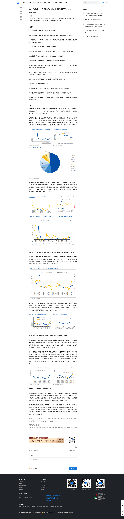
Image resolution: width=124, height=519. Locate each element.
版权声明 (43, 481)
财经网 (24, 506)
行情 (41, 2)
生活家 (65, 2)
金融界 (64, 506)
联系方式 (21, 488)
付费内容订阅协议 (45, 486)
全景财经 (37, 506)
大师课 (60, 2)
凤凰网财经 (57, 506)
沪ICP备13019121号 (37, 512)
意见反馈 (21, 490)
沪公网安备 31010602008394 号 (50, 512)
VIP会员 (55, 2)
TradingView (68, 506)
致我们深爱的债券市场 (53, 419)
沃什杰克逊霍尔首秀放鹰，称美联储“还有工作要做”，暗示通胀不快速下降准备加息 (94, 14)
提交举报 (58, 498)
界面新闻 (33, 506)
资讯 (34, 2)
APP (49, 2)
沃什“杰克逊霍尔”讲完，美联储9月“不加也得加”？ (94, 31)
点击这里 (24, 499)
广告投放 (21, 483)
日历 (45, 2)
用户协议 (43, 483)
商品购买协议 (44, 488)
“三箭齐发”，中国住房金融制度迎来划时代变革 (94, 19)
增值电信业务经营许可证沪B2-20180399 (65, 512)
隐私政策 (43, 490)
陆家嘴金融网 (42, 506)
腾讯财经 (20, 506)
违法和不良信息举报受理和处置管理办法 (53, 495)
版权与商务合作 (22, 486)
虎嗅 (61, 506)
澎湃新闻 (28, 506)
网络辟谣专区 (48, 500)
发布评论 (73, 468)
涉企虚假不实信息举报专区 (51, 498)
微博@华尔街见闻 (100, 489)
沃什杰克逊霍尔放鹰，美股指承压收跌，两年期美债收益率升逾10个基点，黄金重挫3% (95, 25)
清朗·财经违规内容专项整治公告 (52, 497)
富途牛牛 (48, 506)
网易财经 (52, 506)
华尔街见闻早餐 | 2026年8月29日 (92, 36)
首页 (30, 2)
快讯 (38, 2)
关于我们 (21, 481)
